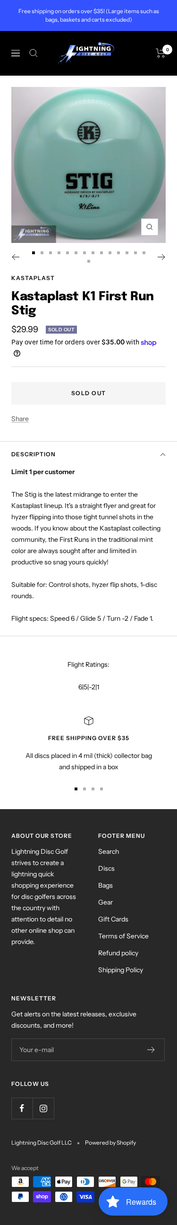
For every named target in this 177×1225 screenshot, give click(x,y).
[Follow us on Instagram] (43, 1108)
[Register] (151, 1049)
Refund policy (118, 953)
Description (33, 454)
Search (108, 851)
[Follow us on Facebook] (22, 1108)
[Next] (162, 257)
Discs (106, 868)
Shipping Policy (120, 970)
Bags (105, 885)
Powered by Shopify (110, 1142)
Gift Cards (113, 919)
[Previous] (15, 257)
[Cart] (161, 53)
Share (20, 418)
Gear (105, 902)
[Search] (33, 53)
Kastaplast (33, 277)
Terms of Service (123, 936)
